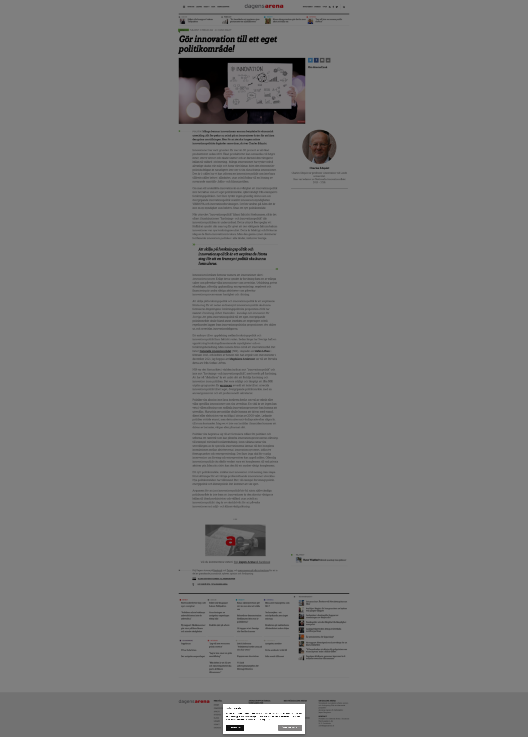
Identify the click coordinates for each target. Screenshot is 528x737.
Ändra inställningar (290, 728)
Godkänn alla (235, 728)
